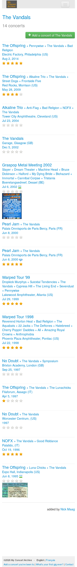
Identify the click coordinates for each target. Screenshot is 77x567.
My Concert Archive (11, 4)
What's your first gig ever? (49, 564)
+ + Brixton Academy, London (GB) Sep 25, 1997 (30, 365)
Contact (69, 564)
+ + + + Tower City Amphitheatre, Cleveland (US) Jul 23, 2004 (38, 114)
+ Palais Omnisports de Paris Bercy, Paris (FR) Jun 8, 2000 (32, 228)
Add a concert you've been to (19, 564)
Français (50, 560)
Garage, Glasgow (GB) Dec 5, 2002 (17, 142)
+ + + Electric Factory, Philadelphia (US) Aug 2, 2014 (37, 52)
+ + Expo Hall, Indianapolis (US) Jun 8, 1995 (34, 471)
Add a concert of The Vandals (51, 35)
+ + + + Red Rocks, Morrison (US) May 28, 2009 (35, 83)
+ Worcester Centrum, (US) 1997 (20, 418)
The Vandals (16, 17)
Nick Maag (68, 509)
